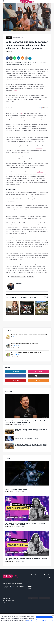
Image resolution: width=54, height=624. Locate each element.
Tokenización (30, 276)
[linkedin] (18, 58)
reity (24, 276)
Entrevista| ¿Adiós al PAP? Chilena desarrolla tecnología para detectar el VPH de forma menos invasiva (26, 558)
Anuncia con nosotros (44, 598)
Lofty (41, 172)
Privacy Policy (29, 620)
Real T (38, 172)
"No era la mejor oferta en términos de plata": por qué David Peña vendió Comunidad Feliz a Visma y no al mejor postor (25, 421)
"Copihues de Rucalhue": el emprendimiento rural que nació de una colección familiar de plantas (42, 309)
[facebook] (7, 58)
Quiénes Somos (6, 598)
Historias (8, 37)
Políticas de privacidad (8, 602)
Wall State (39, 148)
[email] (22, 58)
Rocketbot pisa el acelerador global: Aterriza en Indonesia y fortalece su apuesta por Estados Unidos (27, 308)
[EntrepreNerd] (27, 1)
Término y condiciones (8, 600)
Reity (22, 113)
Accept (44, 617)
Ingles (29, 588)
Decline (44, 620)
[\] (27, 406)
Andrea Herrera (10, 424)
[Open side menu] (3, 1)
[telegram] (30, 58)
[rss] (49, 577)
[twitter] (11, 58)
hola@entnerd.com (33, 598)
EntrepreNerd (16, 336)
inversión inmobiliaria (16, 276)
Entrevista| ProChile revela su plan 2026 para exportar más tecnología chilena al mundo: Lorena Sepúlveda (25, 523)
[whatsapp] (14, 58)
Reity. (15, 90)
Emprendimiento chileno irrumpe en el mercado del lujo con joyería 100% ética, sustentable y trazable (12, 309)
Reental (8, 174)
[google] (48, 574)
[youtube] (40, 574)
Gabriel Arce (10, 51)
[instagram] (35, 574)
